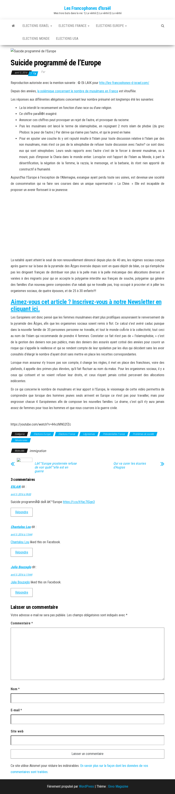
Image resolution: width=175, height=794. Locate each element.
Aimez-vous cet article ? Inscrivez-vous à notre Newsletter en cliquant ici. (86, 305)
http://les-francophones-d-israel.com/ (124, 83)
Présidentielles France (114, 434)
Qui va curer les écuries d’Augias (129, 465)
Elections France (72, 26)
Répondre (21, 512)
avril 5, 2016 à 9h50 (21, 494)
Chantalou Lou (21, 527)
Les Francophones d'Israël (87, 8)
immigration (37, 451)
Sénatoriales (21, 440)
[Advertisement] (87, 225)
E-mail (16, 710)
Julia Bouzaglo (21, 567)
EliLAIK (16, 487)
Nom (15, 689)
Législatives (89, 434)
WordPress (86, 786)
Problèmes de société (143, 434)
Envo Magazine (118, 786)
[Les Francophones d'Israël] (13, 25)
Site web (17, 731)
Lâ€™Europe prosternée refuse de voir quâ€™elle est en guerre (56, 467)
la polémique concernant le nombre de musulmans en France (77, 91)
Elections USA (67, 39)
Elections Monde (36, 39)
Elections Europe (110, 26)
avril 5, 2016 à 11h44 (21, 534)
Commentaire (22, 623)
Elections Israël (36, 26)
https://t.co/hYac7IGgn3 (79, 502)
